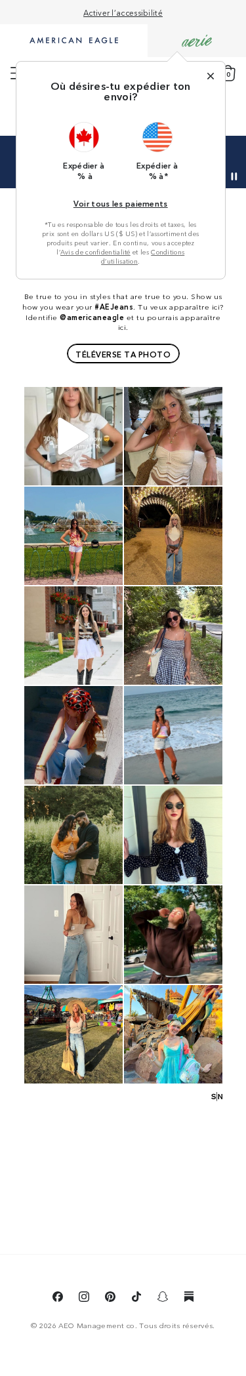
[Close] (210, 76)
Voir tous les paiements (120, 203)
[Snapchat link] (162, 1298)
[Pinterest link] (110, 1298)
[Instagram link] (84, 1298)
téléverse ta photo (123, 353)
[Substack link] (189, 1298)
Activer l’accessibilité (123, 12)
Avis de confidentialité (95, 251)
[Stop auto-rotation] (234, 176)
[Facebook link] (57, 1298)
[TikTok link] (136, 1298)
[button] (84, 151)
